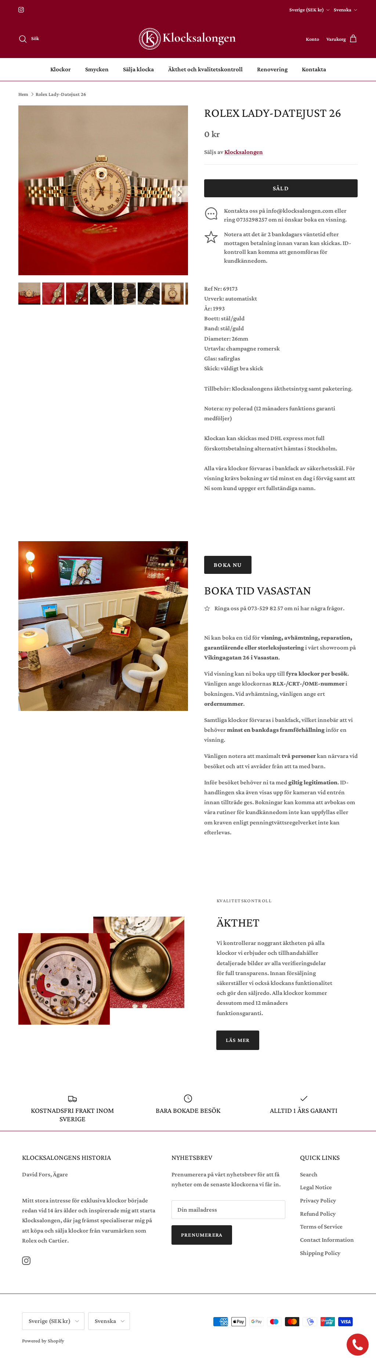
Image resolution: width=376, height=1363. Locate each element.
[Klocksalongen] (188, 39)
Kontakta (314, 69)
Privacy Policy (318, 1200)
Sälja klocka (138, 69)
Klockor (60, 69)
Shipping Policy (320, 1252)
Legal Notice (316, 1187)
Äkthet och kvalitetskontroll (205, 69)
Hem (23, 94)
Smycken (97, 69)
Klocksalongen (243, 151)
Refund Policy (318, 1213)
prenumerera (202, 1235)
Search (309, 1174)
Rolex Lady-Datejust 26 (61, 94)
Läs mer (238, 1040)
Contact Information (327, 1239)
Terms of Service (321, 1226)
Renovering (272, 69)
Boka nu (228, 564)
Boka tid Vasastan (257, 590)
